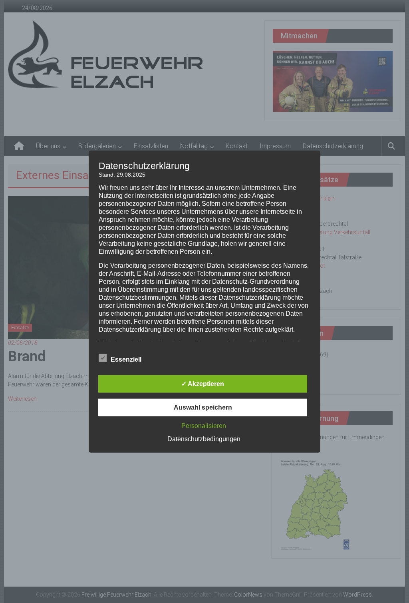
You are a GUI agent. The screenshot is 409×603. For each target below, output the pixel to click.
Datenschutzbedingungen (203, 439)
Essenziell (126, 359)
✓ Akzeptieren (202, 383)
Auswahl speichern (203, 407)
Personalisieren (203, 425)
